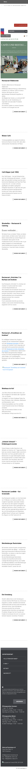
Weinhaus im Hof (8, 388)
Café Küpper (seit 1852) (10, 172)
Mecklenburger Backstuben (11, 543)
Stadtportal (5, 35)
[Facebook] (2, 29)
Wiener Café (6, 136)
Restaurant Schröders (13, 343)
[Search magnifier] (26, 31)
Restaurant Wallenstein (10, 81)
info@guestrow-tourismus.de (10, 755)
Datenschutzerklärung (13, 689)
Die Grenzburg (7, 595)
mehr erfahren (19, 111)
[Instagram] (2, 32)
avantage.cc (23, 768)
